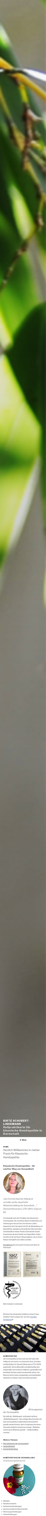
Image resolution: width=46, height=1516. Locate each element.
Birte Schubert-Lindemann (16, 1122)
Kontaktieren (8, 1245)
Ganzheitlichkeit (9, 1446)
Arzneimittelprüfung (10, 1449)
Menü (24, 1140)
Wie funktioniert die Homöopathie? (16, 1444)
